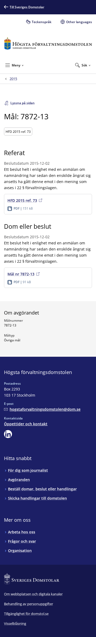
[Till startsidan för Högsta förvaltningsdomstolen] (48, 43)
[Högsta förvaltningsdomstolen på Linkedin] (8, 434)
